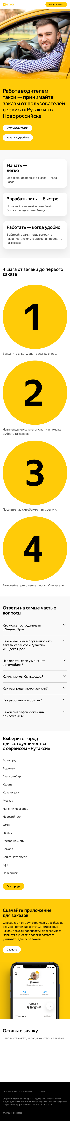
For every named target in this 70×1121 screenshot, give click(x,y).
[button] (35, 627)
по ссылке (40, 353)
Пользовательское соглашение (18, 1091)
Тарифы (42, 1091)
